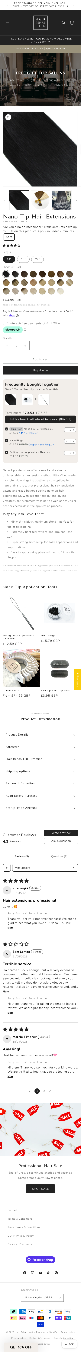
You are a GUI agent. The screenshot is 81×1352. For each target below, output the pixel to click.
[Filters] (7, 868)
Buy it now (40, 370)
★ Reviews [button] (77, 679)
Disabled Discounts (20, 1244)
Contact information (39, 1338)
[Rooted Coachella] (60, 282)
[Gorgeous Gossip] (42, 274)
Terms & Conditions (20, 1219)
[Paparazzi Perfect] (24, 274)
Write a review (60, 833)
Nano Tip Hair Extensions (38, 429)
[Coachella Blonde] (69, 282)
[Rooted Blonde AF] (24, 291)
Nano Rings (16, 440)
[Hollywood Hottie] (51, 274)
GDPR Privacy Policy (21, 1236)
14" (9, 259)
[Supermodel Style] (24, 282)
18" (23, 259)
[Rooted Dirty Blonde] (42, 282)
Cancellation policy (63, 1338)
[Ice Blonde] (51, 291)
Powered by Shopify (46, 1332)
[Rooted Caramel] (69, 274)
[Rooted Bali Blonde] (60, 291)
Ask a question (61, 841)
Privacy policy (18, 1338)
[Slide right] (77, 201)
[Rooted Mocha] (33, 282)
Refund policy (68, 1332)
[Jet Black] (6, 274)
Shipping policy (42, 1344)
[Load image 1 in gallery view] (19, 200)
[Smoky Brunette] (33, 274)
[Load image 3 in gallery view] (62, 200)
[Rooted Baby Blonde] (6, 291)
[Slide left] (4, 201)
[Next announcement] (74, 5)
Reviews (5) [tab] (22, 856)
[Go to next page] (51, 1091)
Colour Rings (11, 690)
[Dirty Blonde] (51, 282)
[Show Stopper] (15, 274)
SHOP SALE (40, 1188)
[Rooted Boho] (6, 282)
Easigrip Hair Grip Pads (55, 690)
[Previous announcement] (7, 5)
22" (37, 259)
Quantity (8, 338)
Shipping (22, 305)
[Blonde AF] (33, 291)
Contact (12, 1210)
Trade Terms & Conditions (24, 1227)
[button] (7, 23)
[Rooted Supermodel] (15, 282)
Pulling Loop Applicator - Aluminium (30, 452)
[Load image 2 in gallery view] (40, 200)
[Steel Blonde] (15, 291)
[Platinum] (42, 291)
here (9, 237)
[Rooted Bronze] (60, 274)
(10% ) (40, 419)
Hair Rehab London (25, 1332)
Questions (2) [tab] (59, 856)
